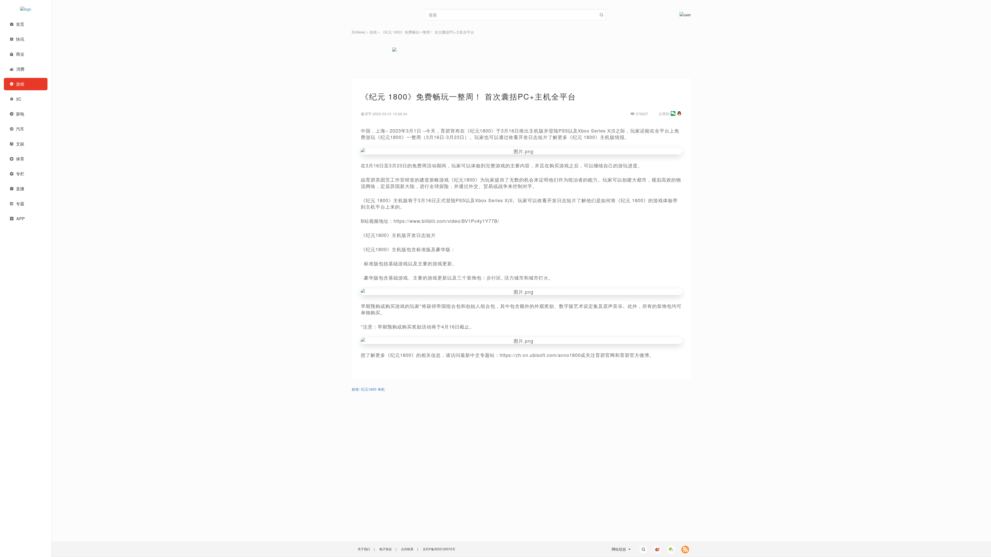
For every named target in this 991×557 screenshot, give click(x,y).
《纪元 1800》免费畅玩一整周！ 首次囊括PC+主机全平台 (427, 32)
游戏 (373, 32)
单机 (381, 389)
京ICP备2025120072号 (439, 549)
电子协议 (385, 549)
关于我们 (364, 549)
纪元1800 (369, 389)
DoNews (358, 32)
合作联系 (407, 549)
